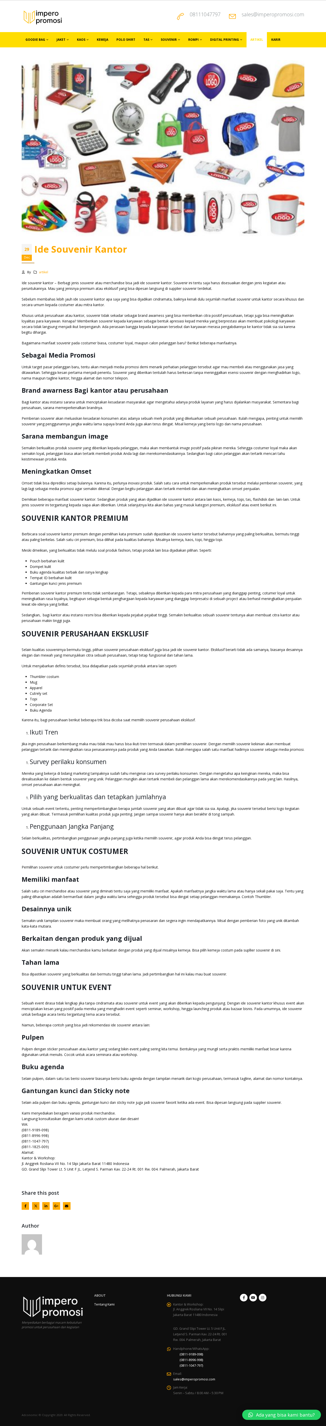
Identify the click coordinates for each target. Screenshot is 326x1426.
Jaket (61, 39)
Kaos (81, 39)
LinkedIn (46, 1206)
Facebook (25, 1206)
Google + (56, 1206)
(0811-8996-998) (191, 1360)
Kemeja (102, 39)
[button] (281, 1415)
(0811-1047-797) (191, 1365)
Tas (146, 39)
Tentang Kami (104, 1304)
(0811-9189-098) (191, 1354)
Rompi (193, 39)
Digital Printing (224, 39)
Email (66, 1206)
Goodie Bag (35, 39)
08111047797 (205, 14)
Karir (275, 39)
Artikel (256, 39)
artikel (43, 272)
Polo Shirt (125, 39)
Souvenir (169, 39)
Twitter (35, 1206)
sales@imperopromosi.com (273, 14)
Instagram (262, 1297)
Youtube (253, 1297)
